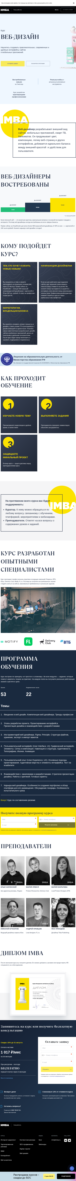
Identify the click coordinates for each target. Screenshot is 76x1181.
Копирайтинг (5, 1155)
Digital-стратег (25, 1149)
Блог (40, 1140)
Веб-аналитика (6, 1160)
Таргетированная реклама (7, 1146)
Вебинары (42, 1144)
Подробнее (66, 1176)
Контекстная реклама (27, 1140)
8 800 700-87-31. (16, 1110)
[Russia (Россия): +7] (41, 819)
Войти (56, 9)
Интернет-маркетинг (8, 1140)
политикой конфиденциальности (48, 830)
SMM (2, 1151)
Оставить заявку (68, 9)
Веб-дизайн (24, 1153)
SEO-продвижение (26, 1144)
